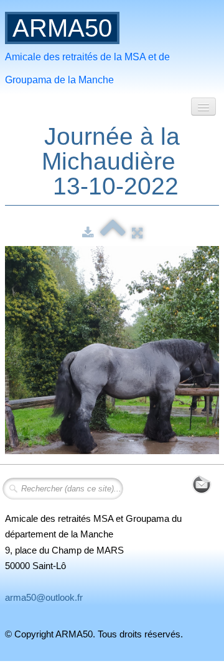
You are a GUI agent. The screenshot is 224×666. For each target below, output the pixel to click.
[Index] (113, 232)
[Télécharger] (88, 232)
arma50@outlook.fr (44, 597)
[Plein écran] (137, 232)
